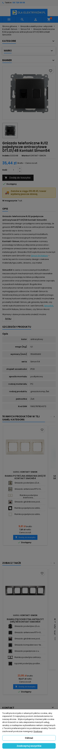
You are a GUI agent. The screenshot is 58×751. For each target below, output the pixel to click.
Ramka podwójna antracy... (28, 657)
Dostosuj (38, 731)
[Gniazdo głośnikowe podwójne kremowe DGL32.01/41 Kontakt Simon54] (10, 502)
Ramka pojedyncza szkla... (28, 507)
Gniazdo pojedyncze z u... (27, 651)
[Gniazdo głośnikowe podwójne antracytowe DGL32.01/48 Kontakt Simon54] (10, 638)
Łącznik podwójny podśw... (28, 663)
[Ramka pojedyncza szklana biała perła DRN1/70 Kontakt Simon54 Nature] (10, 514)
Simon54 (48, 305)
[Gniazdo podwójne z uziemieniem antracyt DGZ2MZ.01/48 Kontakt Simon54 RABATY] (10, 626)
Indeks (5, 155)
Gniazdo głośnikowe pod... (28, 501)
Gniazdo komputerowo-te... (28, 644)
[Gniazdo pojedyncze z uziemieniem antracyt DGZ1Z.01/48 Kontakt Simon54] (10, 651)
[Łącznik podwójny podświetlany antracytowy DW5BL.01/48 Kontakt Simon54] (10, 663)
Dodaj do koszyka (17, 177)
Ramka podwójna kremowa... (29, 496)
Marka (25, 155)
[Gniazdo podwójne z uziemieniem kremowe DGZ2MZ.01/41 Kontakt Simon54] (10, 483)
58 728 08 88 (19, 2)
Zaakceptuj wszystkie (29, 745)
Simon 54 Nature (39, 255)
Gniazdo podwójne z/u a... (28, 626)
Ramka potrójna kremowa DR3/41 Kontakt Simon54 (25, 477)
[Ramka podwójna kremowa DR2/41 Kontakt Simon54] (10, 495)
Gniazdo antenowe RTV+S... (28, 489)
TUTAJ (8, 318)
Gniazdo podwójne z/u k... (28, 482)
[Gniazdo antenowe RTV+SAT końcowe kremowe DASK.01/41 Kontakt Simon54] (10, 489)
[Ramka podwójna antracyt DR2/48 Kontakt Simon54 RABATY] (10, 657)
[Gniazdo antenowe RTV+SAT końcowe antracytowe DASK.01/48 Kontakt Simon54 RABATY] (10, 632)
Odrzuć (29, 738)
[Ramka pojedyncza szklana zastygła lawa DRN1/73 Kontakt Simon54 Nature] (10, 508)
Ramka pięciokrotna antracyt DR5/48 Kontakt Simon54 (25, 620)
